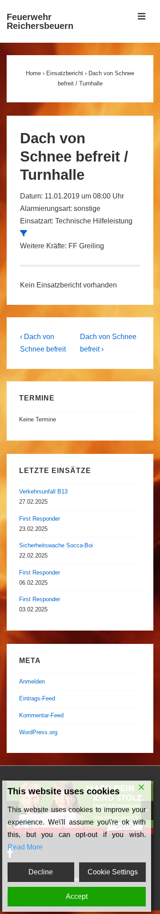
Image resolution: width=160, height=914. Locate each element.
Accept (77, 896)
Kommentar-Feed (41, 715)
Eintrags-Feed (37, 698)
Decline (40, 872)
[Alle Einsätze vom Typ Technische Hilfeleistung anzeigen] (23, 233)
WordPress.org (38, 732)
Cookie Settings (113, 872)
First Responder (39, 518)
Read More (25, 847)
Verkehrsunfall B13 (43, 491)
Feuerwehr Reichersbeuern (40, 21)
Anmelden (32, 681)
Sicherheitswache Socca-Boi (56, 545)
